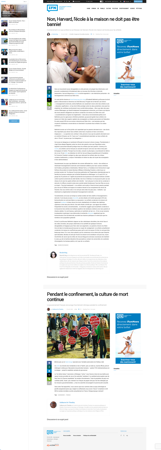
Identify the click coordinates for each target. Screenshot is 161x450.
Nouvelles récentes (84, 34)
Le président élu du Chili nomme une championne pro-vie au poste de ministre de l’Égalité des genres (18, 60)
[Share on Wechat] (49, 104)
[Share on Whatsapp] (49, 92)
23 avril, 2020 (64, 34)
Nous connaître (50, 1)
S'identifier (109, 1)
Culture (108, 8)
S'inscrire (115, 1)
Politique (115, 8)
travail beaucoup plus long (77, 99)
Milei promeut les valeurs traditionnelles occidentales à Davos (16, 51)
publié (76, 93)
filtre (25, 1)
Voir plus (14, 121)
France (68, 395)
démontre (90, 213)
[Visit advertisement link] (128, 63)
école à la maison (63, 245)
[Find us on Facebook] (64, 1)
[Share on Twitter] (49, 100)
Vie (98, 8)
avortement (61, 395)
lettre (66, 153)
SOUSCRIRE (77, 1)
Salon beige (68, 362)
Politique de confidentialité (89, 435)
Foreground (76, 34)
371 (81, 309)
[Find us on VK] (69, 1)
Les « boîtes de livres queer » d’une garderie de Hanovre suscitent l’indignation (18, 112)
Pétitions (139, 8)
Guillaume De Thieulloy (57, 309)
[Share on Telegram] (49, 96)
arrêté (58, 366)
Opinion (93, 8)
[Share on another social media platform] (49, 108)
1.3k (93, 34)
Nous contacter (58, 1)
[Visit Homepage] (59, 8)
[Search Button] (120, 1)
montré (57, 149)
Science (132, 8)
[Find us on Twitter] (66, 1)
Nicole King (55, 34)
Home (88, 8)
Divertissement (124, 8)
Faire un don (138, 1)
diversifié (75, 198)
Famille (102, 8)
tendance (63, 202)
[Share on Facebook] (49, 88)
